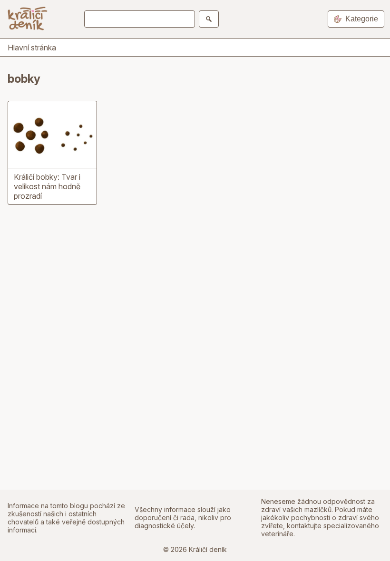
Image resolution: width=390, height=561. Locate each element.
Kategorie (361, 19)
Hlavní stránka (32, 47)
